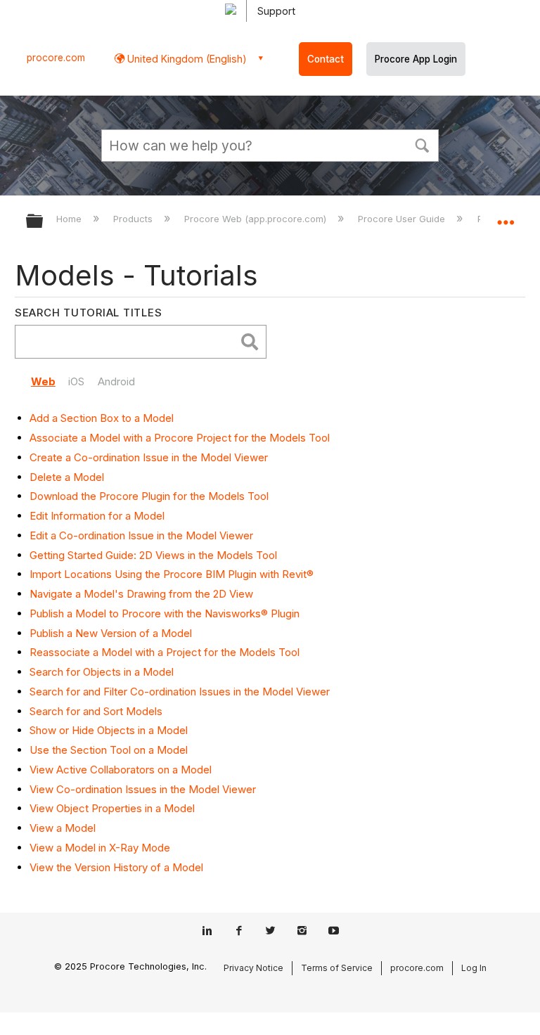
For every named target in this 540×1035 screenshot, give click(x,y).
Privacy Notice (253, 968)
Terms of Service (337, 968)
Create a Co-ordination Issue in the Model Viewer (149, 457)
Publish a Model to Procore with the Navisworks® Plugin (165, 613)
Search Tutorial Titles (88, 312)
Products (134, 218)
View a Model (63, 828)
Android (116, 381)
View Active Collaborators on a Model (121, 769)
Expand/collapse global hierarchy (43, 222)
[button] (422, 144)
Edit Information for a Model (97, 515)
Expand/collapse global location (505, 216)
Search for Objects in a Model (102, 672)
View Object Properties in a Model (112, 808)
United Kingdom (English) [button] (185, 59)
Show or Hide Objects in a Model (109, 730)
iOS (76, 381)
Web (43, 381)
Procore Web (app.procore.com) (256, 218)
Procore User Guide (403, 218)
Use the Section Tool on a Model (109, 750)
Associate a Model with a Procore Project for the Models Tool (180, 437)
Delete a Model (67, 477)
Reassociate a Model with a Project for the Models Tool (165, 652)
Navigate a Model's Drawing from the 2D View (141, 593)
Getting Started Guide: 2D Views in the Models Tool (153, 555)
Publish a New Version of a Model (111, 633)
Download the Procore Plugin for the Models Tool (149, 496)
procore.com (56, 57)
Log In (474, 968)
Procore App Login (416, 59)
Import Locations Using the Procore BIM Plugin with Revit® (172, 574)
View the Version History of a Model (116, 867)
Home (70, 218)
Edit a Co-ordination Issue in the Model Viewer (141, 535)
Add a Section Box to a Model (102, 418)
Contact (325, 59)
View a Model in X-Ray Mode (100, 847)
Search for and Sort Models (96, 711)
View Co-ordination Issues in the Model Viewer (143, 789)
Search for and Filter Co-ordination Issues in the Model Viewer (180, 691)
